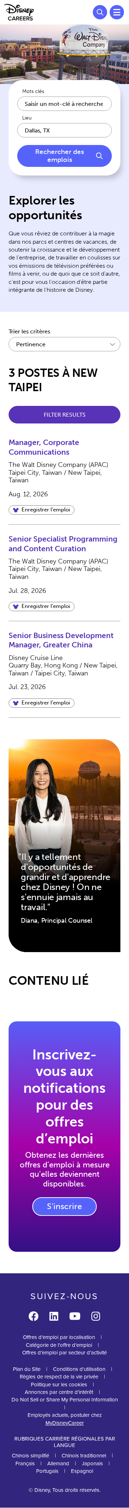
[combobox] (64, 130)
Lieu (27, 118)
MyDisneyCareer (65, 1423)
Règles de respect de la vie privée (59, 1377)
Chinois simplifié (30, 1456)
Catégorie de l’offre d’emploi (59, 1345)
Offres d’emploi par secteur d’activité (64, 1353)
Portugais (47, 1471)
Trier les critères (29, 331)
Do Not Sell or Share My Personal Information (64, 1400)
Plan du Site (26, 1369)
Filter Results (65, 414)
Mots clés (33, 91)
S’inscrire (64, 1206)
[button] (42, 510)
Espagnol (82, 1471)
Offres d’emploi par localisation (59, 1337)
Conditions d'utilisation (79, 1369)
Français (25, 1463)
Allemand (58, 1463)
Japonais (92, 1463)
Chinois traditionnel (84, 1456)
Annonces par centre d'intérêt (59, 1392)
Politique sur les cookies (59, 1384)
